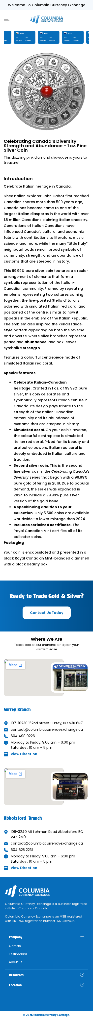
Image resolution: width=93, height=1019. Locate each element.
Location (15, 985)
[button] (6, 19)
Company (15, 937)
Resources (16, 975)
